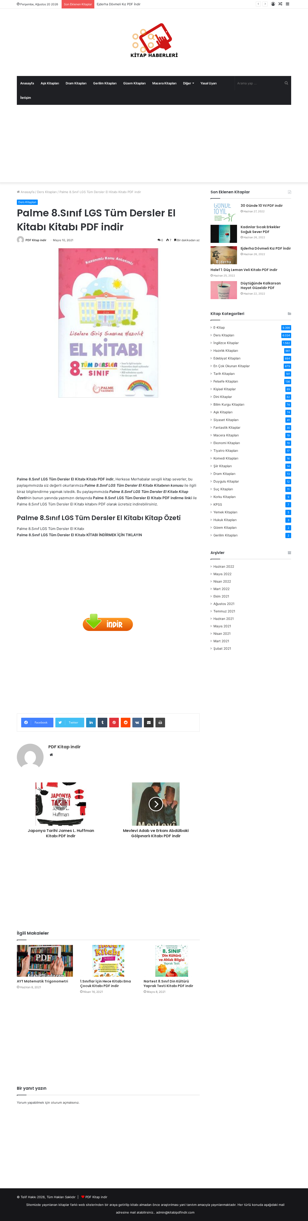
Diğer (187, 83)
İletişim (25, 98)
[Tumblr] (102, 722)
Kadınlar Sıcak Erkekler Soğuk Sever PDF (260, 229)
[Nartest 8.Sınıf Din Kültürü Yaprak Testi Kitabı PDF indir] (172, 961)
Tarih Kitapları (224, 374)
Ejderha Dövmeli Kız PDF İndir (119, 4)
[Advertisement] (154, 143)
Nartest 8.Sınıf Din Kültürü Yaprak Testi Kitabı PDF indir (168, 983)
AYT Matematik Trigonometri (42, 981)
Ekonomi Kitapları (226, 443)
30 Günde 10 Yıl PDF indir (262, 205)
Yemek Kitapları (225, 512)
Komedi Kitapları (225, 458)
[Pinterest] (114, 722)
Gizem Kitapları (134, 83)
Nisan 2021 (222, 634)
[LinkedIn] (91, 722)
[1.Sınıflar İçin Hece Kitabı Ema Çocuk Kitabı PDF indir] (108, 961)
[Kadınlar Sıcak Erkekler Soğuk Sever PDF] (224, 234)
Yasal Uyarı (208, 83)
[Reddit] (125, 722)
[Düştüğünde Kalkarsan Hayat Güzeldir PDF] (224, 290)
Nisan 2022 (222, 581)
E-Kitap (219, 327)
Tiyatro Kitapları (225, 451)
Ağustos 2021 (223, 604)
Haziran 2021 (223, 619)
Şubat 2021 (222, 648)
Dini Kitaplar (222, 397)
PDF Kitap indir (36, 240)
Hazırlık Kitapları (225, 350)
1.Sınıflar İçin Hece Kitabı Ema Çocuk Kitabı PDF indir (105, 983)
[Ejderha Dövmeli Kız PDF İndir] (224, 255)
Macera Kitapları (164, 83)
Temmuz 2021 (224, 611)
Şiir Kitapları (222, 466)
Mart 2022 (221, 589)
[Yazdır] (160, 722)
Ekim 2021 (221, 596)
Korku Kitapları (224, 497)
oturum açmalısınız (65, 1102)
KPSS (217, 504)
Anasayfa (27, 83)
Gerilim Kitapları (104, 83)
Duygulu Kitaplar (226, 481)
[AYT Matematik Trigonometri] (45, 961)
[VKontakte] (137, 722)
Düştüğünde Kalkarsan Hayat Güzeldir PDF (261, 285)
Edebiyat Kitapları (226, 358)
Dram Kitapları (76, 83)
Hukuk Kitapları (225, 520)
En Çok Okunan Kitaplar (231, 366)
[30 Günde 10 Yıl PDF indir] (224, 212)
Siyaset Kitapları (225, 420)
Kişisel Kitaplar (224, 389)
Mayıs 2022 (222, 574)
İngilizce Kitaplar (226, 343)
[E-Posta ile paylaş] (149, 722)
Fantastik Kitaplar (226, 427)
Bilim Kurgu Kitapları (228, 404)
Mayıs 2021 (222, 626)
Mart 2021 (221, 641)
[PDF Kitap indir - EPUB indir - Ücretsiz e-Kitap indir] (154, 42)
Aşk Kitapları (50, 83)
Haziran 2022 (223, 566)
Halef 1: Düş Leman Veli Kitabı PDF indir (244, 269)
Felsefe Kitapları (225, 381)
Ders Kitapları (47, 192)
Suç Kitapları (223, 489)
